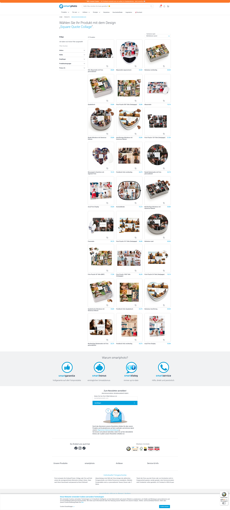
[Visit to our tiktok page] (84, 448)
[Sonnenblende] (129, 190)
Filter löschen (63, 46)
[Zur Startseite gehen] (68, 6)
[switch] (224, 503)
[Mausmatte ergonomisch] (129, 54)
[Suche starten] (151, 6)
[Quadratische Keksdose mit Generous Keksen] (101, 293)
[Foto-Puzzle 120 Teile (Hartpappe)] (157, 121)
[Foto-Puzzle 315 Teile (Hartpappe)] (129, 225)
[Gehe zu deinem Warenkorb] (168, 6)
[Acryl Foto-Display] (101, 190)
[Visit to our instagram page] (80, 448)
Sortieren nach (151, 34)
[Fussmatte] (101, 225)
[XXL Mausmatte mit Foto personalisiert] (101, 54)
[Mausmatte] (157, 88)
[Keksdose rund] (157, 225)
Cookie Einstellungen (66, 506)
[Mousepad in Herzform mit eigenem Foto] (101, 156)
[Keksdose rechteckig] (157, 54)
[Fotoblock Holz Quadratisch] (129, 293)
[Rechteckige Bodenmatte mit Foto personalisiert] (101, 327)
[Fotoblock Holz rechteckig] (129, 156)
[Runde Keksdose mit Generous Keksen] (101, 121)
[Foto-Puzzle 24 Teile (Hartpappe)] (157, 258)
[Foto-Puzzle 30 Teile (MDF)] (101, 258)
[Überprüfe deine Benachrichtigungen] (164, 6)
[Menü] (227, 492)
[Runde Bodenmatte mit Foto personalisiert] (157, 156)
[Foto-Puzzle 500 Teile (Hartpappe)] (129, 88)
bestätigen (98, 403)
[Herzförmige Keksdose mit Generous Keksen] (129, 121)
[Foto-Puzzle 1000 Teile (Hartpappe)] (129, 258)
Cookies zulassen (164, 506)
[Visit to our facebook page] (76, 448)
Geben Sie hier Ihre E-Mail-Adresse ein (105, 396)
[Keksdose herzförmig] (157, 293)
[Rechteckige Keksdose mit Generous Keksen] (157, 190)
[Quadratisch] (101, 88)
